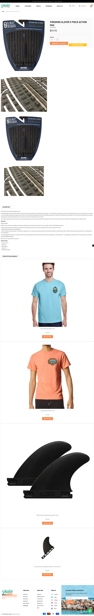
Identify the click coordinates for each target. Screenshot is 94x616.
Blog (38, 607)
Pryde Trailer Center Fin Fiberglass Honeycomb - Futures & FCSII (47, 566)
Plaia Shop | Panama (8, 614)
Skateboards (25, 601)
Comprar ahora (77, 45)
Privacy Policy (39, 598)
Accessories (28, 6)
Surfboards (25, 594)
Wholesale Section (40, 596)
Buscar (73, 5)
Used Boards (25, 605)
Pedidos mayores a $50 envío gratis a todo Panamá (47, 1)
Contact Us (60, 6)
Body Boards (25, 598)
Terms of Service (40, 605)
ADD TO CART (47, 336)
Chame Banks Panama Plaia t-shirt (47, 328)
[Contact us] (90, 611)
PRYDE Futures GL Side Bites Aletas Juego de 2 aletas (47, 515)
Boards (17, 6)
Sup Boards (25, 596)
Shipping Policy (40, 601)
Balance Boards (26, 603)
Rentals (38, 6)
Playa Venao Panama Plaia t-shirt (47, 410)
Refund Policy (39, 603)
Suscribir (70, 602)
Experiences (49, 6)
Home (3, 11)
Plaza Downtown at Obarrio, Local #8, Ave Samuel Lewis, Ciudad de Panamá (9, 597)
